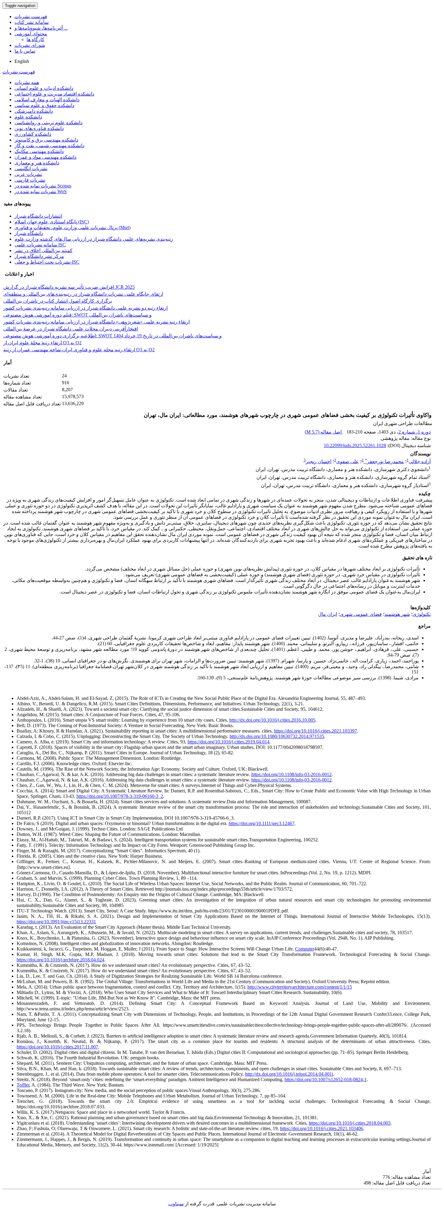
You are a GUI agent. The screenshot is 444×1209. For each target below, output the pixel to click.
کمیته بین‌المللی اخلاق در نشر (43, 250)
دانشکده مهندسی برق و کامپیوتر (46, 139)
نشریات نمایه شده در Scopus (42, 185)
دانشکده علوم (28, 116)
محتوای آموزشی (30, 33)
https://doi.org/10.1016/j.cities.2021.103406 (321, 1128)
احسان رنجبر (318, 461)
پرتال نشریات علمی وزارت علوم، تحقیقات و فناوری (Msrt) (72, 227)
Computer (304, 948)
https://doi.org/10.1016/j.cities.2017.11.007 (57, 1046)
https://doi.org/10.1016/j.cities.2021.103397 (315, 730)
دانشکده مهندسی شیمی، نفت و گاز (49, 145)
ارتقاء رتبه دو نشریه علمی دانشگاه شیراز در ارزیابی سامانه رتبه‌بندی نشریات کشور (85, 307)
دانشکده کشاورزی (32, 134)
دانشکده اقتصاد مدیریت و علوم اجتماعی (54, 93)
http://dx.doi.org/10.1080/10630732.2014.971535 (277, 736)
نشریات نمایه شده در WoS (40, 191)
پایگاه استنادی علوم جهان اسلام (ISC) (51, 221)
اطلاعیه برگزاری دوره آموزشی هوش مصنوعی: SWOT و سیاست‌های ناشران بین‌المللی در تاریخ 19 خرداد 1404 (112, 335)
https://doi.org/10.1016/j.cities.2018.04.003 (350, 1123)
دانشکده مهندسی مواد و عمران (45, 157)
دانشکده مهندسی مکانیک (39, 151)
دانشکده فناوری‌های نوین (39, 128)
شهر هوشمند (397, 614)
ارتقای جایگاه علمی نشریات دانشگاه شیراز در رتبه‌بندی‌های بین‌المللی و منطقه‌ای (83, 294)
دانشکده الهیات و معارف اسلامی (46, 99)
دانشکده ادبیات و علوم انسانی (43, 88)
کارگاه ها (35, 39)
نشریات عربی (28, 174)
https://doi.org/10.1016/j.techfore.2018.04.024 (60, 959)
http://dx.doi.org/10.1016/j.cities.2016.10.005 (272, 720)
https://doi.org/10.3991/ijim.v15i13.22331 (56, 921)
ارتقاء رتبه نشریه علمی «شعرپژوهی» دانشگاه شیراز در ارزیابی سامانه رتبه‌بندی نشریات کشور (96, 321)
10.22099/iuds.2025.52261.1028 (355, 445)
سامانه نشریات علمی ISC (40, 244)
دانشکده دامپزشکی (33, 111)
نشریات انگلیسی (30, 168)
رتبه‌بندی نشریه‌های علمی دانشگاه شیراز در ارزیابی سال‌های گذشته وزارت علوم (93, 239)
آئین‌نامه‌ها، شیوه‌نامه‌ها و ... (41, 28)
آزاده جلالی (420, 461)
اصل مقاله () (324, 431)
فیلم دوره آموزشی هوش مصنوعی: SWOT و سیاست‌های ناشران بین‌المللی (77, 314)
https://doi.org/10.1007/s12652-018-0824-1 (326, 1079)
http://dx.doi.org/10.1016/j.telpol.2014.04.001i (289, 1074)
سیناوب (176, 1203)
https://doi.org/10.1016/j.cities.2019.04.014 (228, 741)
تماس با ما (24, 51)
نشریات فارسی (29, 180)
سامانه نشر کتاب (31, 22)
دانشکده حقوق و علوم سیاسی (44, 105)
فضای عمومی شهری (361, 614)
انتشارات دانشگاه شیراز (38, 216)
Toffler (23, 1084)
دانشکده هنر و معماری (36, 162)
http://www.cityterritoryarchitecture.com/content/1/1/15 (299, 987)
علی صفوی (347, 461)
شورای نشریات (29, 45)
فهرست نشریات (30, 16)
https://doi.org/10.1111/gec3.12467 (261, 823)
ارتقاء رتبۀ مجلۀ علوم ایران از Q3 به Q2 (42, 342)
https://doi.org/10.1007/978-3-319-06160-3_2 (119, 796)
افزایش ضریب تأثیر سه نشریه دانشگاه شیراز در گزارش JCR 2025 (69, 287)
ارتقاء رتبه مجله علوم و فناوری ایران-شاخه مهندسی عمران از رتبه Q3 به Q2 (79, 349)
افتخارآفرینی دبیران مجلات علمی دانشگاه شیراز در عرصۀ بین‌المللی (70, 328)
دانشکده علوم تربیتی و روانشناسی (48, 122)
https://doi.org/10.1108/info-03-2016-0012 (291, 774)
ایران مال (327, 614)
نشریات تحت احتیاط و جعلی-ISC (46, 262)
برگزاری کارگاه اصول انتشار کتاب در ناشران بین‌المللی (57, 301)
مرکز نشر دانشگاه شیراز (39, 256)
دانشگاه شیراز (28, 233)
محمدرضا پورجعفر (384, 461)
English (21, 61)
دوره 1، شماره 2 (414, 431)
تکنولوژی (422, 614)
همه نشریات (26, 82)
